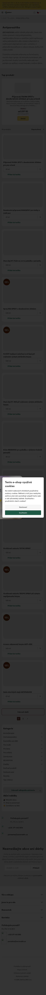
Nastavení (23, 507)
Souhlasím (23, 513)
